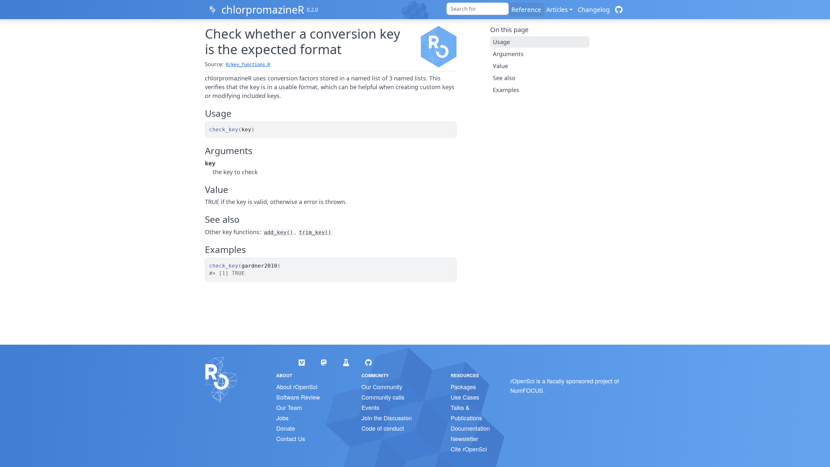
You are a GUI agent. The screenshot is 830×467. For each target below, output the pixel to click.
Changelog (594, 9)
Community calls (383, 397)
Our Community (382, 386)
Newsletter (464, 438)
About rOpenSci (296, 386)
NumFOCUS (526, 390)
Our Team (289, 407)
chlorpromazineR (262, 9)
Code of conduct (383, 428)
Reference (526, 9)
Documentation (470, 428)
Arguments (508, 54)
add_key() (278, 232)
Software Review (298, 397)
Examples (506, 90)
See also (504, 78)
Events (370, 407)
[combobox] (477, 9)
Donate (285, 428)
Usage (501, 42)
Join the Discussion (387, 417)
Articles (557, 9)
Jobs (282, 417)
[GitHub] (618, 10)
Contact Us (290, 438)
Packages (463, 386)
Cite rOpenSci (469, 449)
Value (500, 66)
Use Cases (465, 397)
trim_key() (315, 232)
